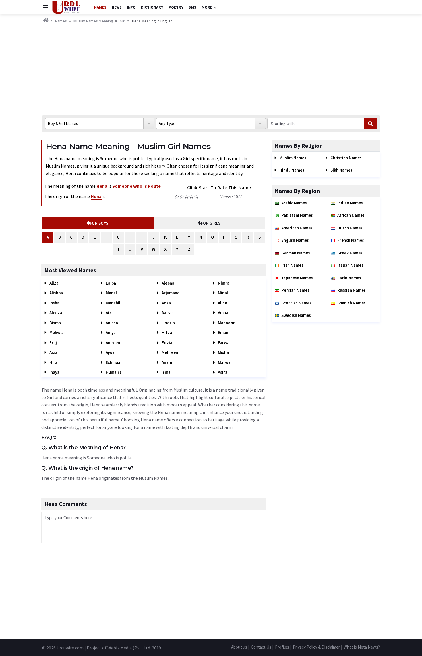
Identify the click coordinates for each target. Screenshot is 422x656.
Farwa (223, 342)
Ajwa (110, 352)
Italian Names (350, 265)
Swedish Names (296, 315)
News (117, 7)
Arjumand (170, 293)
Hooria (168, 322)
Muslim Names (292, 157)
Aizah (54, 352)
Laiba (110, 283)
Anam (166, 362)
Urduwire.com (70, 648)
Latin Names (349, 278)
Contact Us (261, 647)
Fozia (166, 342)
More (207, 7)
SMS (192, 7)
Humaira (113, 372)
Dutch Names (350, 228)
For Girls (211, 223)
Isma (166, 372)
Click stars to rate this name (219, 187)
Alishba (56, 293)
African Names (351, 215)
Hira (53, 362)
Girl (122, 21)
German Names (295, 253)
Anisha (111, 322)
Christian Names (346, 157)
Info (131, 7)
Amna (222, 312)
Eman (222, 332)
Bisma (55, 322)
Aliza (54, 283)
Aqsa (166, 303)
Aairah (167, 312)
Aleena (167, 283)
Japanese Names (297, 278)
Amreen (112, 342)
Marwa (224, 362)
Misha (223, 352)
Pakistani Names (297, 215)
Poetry (176, 7)
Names (100, 7)
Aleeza (55, 312)
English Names (295, 240)
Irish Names (292, 265)
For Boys (99, 223)
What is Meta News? (362, 647)
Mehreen (169, 352)
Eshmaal (113, 362)
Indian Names (350, 203)
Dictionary (152, 7)
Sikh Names (341, 170)
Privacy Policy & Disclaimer (316, 647)
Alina (222, 303)
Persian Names (295, 290)
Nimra (223, 283)
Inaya (54, 372)
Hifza (166, 332)
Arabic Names (294, 203)
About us (239, 647)
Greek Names (350, 253)
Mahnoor (226, 322)
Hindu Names (291, 170)
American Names (297, 228)
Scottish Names (296, 303)
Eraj (53, 342)
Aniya (110, 332)
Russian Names (351, 290)
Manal (111, 293)
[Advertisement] (211, 67)
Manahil (112, 303)
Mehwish (57, 332)
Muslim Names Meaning (93, 21)
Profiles (282, 647)
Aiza (109, 312)
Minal (222, 293)
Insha (54, 303)
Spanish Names (351, 303)
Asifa (222, 372)
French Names (350, 240)
